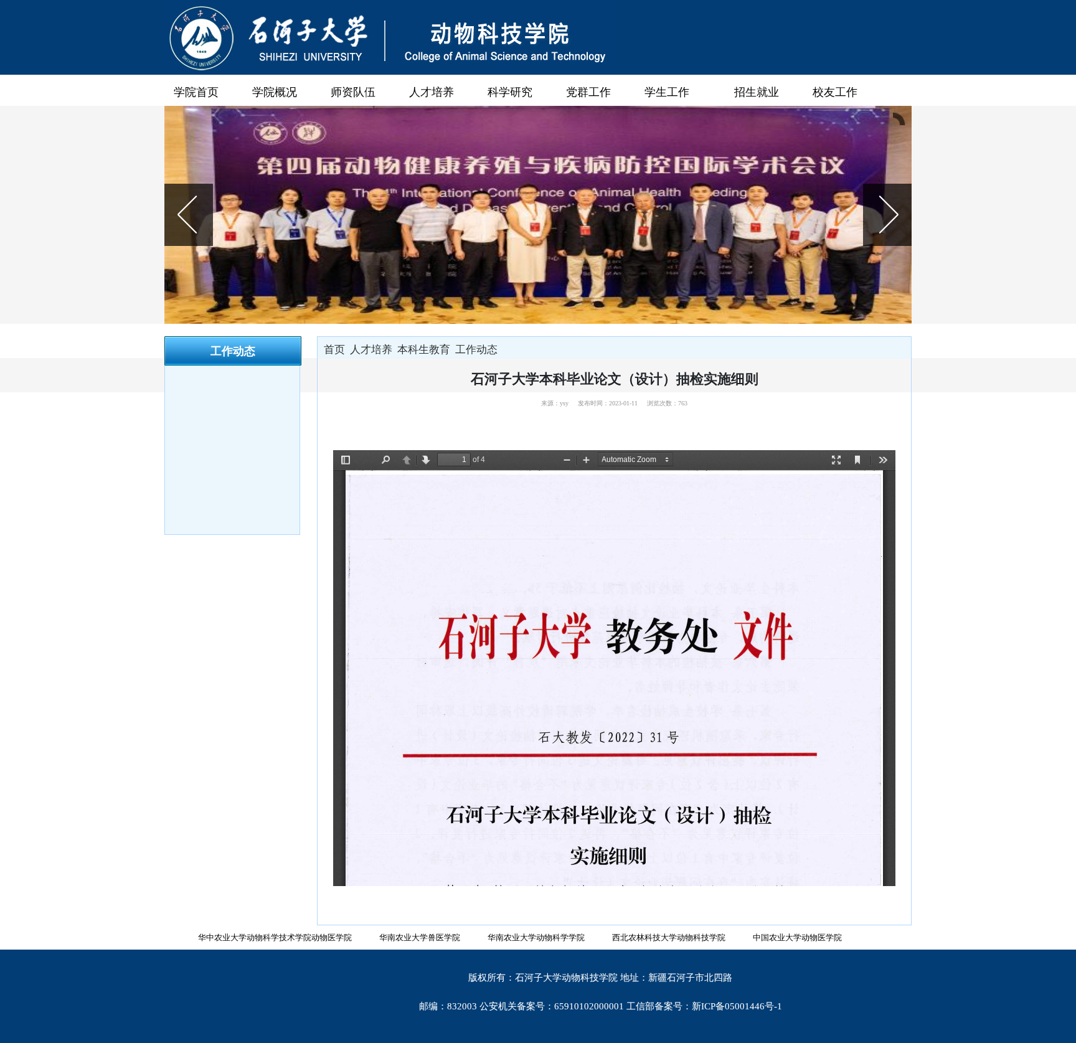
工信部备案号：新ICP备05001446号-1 (704, 1006)
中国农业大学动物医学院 (797, 937)
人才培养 (371, 350)
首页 (334, 350)
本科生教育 (423, 350)
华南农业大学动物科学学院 (536, 937)
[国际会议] (538, 215)
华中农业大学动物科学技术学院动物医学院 (275, 937)
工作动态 (476, 350)
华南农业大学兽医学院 (419, 937)
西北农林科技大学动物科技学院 (668, 937)
